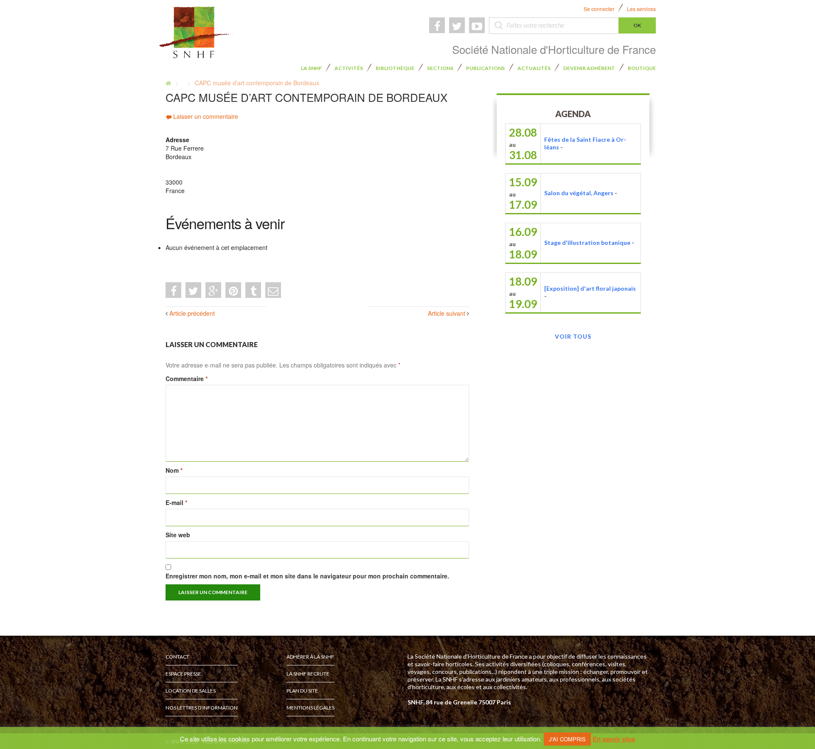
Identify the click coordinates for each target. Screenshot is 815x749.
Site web (178, 534)
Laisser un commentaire (205, 116)
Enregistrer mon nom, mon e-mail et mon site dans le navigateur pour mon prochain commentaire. (307, 576)
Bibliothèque (395, 68)
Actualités (534, 68)
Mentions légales (310, 707)
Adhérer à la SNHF (310, 657)
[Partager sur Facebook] (173, 290)
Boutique (642, 68)
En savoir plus (614, 738)
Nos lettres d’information (202, 707)
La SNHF (311, 68)
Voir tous (573, 336)
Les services (641, 8)
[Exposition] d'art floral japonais (590, 288)
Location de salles (191, 690)
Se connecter (599, 8)
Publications (485, 68)
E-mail (176, 502)
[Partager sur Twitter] (193, 290)
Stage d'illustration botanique (587, 242)
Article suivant (446, 313)
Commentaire (187, 378)
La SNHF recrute (308, 673)
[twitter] (457, 25)
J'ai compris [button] (567, 739)
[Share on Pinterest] (233, 290)
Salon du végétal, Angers (578, 192)
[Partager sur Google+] (213, 290)
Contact (177, 657)
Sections (440, 68)
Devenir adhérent (589, 68)
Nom (174, 470)
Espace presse (183, 673)
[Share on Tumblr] (253, 290)
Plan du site (302, 690)
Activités (348, 68)
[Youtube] (477, 25)
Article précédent (192, 313)
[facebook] (437, 25)
